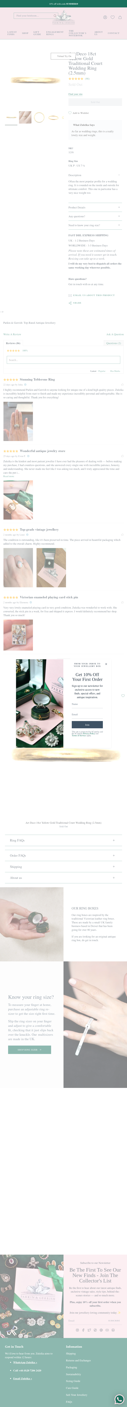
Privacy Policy (89, 733)
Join (87, 724)
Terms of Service (79, 735)
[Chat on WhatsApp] (119, 1399)
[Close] (106, 664)
